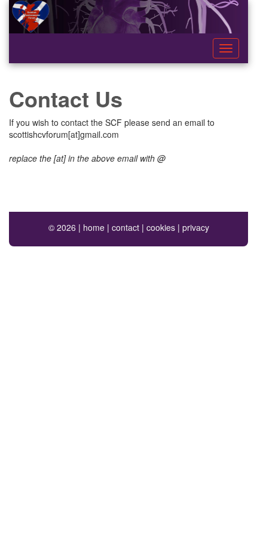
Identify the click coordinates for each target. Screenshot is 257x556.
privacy (195, 227)
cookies (160, 227)
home (94, 227)
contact (125, 227)
